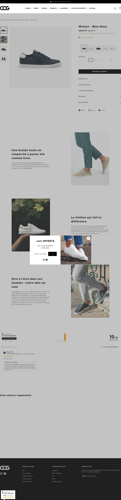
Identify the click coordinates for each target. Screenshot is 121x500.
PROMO (28, 8)
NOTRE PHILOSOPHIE (78, 8)
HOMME (44, 8)
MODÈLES (53, 8)
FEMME (36, 8)
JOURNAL (92, 8)
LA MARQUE (64, 8)
